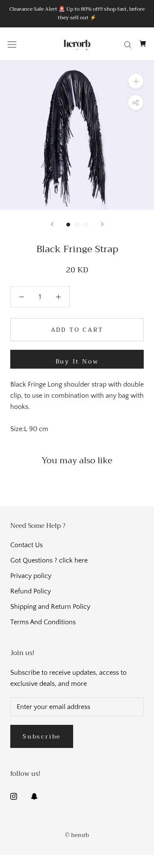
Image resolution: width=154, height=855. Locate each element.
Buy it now (77, 361)
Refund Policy (30, 591)
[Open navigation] (12, 44)
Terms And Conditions (43, 622)
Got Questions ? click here (49, 560)
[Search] (128, 44)
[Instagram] (13, 795)
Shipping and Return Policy (50, 607)
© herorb (77, 835)
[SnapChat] (34, 795)
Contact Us (26, 545)
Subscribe (42, 736)
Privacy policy (30, 576)
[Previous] (52, 224)
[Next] (102, 224)
